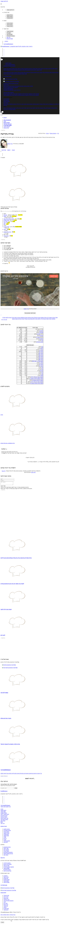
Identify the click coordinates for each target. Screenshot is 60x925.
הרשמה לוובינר (7, 126)
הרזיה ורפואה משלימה (10, 108)
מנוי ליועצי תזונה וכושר (6, 806)
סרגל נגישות (6, 127)
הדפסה (8, 150)
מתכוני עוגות (40, 68)
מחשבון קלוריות (35, 93)
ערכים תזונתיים (23, 86)
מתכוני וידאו (40, 72)
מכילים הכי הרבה (7, 86)
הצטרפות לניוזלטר (8, 124)
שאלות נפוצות (4, 813)
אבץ (42, 373)
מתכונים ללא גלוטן (26, 69)
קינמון (5, 229)
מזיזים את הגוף (9, 108)
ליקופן (41, 348)
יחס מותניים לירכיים (8, 93)
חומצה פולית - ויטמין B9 (37, 361)
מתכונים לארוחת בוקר (8, 900)
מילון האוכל (6, 84)
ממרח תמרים (6, 226)
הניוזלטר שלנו (4, 781)
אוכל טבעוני (6, 835)
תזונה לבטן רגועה (25, 108)
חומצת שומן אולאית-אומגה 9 (36, 383)
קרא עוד (3, 471)
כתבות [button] (8, 101)
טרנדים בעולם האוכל (8, 69)
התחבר (6, 41)
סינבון (5, 121)
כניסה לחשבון (7, 63)
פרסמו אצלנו (3, 810)
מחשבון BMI (6, 95)
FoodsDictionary (4, 791)
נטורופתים (6, 878)
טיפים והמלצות (12, 104)
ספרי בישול (24, 73)
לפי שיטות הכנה (7, 73)
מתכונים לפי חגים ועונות (16, 73)
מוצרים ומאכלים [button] (14, 83)
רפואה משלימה (35, 104)
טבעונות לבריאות (39, 108)
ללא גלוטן (6, 842)
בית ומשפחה (52, 104)
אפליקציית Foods (7, 76)
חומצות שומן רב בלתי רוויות (37, 377)
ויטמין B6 (41, 359)
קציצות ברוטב (7, 122)
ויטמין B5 (41, 357)
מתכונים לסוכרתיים (17, 69)
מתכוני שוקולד (7, 840)
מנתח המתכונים (54, 72)
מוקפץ (19, 68)
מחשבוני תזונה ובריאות (9, 92)
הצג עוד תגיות (4, 319)
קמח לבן (5, 215)
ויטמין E (41, 364)
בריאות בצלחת (54, 108)
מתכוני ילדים (37, 69)
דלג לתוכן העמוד (4, 1)
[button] (7, 66)
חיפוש (5, 117)
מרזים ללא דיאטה (17, 108)
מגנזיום (41, 370)
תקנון (2, 814)
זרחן (42, 372)
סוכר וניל (5, 221)
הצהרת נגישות (9, 38)
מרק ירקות (6, 896)
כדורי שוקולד (6, 899)
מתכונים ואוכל (53, 133)
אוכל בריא (11, 72)
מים (42, 346)
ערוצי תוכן (6, 102)
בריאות (47, 104)
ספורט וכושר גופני (28, 104)
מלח (4, 224)
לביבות (5, 907)
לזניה (5, 902)
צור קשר (8, 37)
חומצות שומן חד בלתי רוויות (37, 381)
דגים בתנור (6, 909)
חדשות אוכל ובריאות (6, 104)
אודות (2, 809)
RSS (2, 822)
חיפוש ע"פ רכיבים (15, 86)
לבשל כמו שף (32, 108)
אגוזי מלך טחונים (7, 232)
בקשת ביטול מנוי (4, 819)
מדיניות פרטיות (4, 815)
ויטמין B (41, 351)
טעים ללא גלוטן (46, 108)
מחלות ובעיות (42, 104)
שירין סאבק (9, 143)
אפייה (22, 68)
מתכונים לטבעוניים (28, 68)
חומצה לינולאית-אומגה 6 (37, 380)
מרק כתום (6, 904)
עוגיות (16, 68)
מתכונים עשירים (33, 72)
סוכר (5, 222)
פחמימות (41, 332)
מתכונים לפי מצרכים (24, 72)
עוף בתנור (6, 905)
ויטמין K (41, 365)
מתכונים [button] (13, 66)
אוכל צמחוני (35, 68)
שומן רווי (38, 337)
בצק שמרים (6, 908)
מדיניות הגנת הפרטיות (5, 921)
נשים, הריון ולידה (20, 104)
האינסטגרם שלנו (7, 120)
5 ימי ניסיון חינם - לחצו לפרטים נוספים (12, 90)
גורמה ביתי (6, 109)
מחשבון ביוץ (6, 100)
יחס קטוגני (33, 472)
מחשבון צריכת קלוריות (34, 95)
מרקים (32, 69)
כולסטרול (41, 338)
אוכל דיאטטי (17, 72)
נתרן (42, 340)
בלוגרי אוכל (6, 877)
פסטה (13, 68)
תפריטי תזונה (30, 86)
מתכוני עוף (9, 68)
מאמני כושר (6, 881)
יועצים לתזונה (7, 882)
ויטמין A (41, 350)
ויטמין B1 (41, 353)
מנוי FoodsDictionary (8, 44)
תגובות (13, 150)
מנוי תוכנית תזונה (4, 818)
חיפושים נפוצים (3, 892)
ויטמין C (41, 362)
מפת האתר (3, 811)
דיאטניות (6, 875)
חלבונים (41, 330)
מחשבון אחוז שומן (13, 95)
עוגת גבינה (6, 898)
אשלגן (41, 375)
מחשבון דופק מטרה (17, 93)
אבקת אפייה (6, 220)
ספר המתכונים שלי (47, 72)
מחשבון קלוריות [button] (14, 87)
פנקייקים (5, 903)
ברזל (42, 369)
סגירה (2, 922)
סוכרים (38, 334)
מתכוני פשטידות (47, 68)
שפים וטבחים (7, 879)
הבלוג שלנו (3, 820)
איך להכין (57, 104)
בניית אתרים (12, 914)
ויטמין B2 (41, 354)
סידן (42, 367)
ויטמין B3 (41, 356)
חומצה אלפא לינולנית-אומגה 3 (36, 378)
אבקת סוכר (6, 235)
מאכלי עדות (6, 72)
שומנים (41, 335)
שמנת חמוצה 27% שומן (9, 218)
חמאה (5, 216)
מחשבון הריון (6, 98)
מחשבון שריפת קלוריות (27, 93)
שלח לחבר (3, 150)
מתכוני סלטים (54, 68)
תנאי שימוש (6, 814)
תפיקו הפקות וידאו (5, 914)
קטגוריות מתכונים (4, 826)
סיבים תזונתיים (40, 342)
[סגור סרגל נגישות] (1, 4)
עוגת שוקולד (6, 895)
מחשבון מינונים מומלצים (23, 95)
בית (58, 133)
